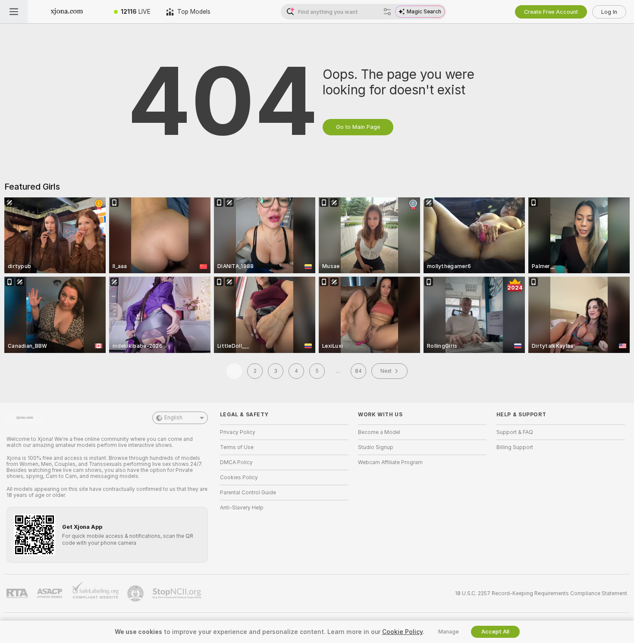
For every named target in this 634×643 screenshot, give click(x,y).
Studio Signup (375, 447)
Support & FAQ (514, 432)
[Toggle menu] (14, 11)
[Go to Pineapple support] (136, 593)
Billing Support (514, 447)
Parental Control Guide (248, 493)
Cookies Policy (239, 477)
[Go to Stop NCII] (177, 593)
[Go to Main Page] (67, 11)
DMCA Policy (236, 462)
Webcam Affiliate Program (390, 462)
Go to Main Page (358, 127)
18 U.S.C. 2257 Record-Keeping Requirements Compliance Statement (541, 593)
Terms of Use (237, 447)
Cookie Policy (402, 631)
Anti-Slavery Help (242, 508)
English (173, 418)
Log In (609, 12)
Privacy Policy (237, 432)
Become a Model (379, 432)
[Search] (387, 12)
